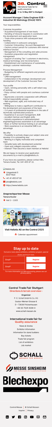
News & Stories (26, 326)
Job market (26, 345)
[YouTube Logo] (31, 418)
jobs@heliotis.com (14, 182)
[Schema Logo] (38, 418)
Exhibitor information (26, 329)
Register (36, 259)
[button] (45, 6)
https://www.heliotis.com (17, 185)
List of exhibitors (26, 342)
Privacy (30, 410)
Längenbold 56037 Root (12, 173)
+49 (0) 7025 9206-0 (26, 308)
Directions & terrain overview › (26, 291)
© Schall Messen (32, 407)
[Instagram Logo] (25, 418)
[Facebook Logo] (19, 418)
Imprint (22, 410)
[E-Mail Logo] (44, 418)
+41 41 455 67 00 (14, 178)
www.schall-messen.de (26, 311)
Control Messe (16, 407)
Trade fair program (26, 339)
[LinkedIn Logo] (7, 418)
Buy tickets (26, 336)
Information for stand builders (26, 332)
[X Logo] (13, 418)
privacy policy (26, 273)
